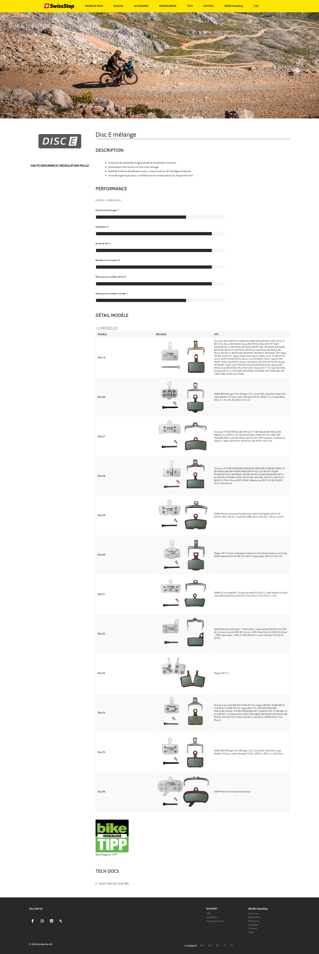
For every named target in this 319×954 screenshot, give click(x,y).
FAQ (208, 913)
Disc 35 (101, 752)
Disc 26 (101, 396)
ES (232, 945)
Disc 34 (101, 712)
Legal (251, 932)
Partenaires (253, 920)
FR (217, 945)
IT (225, 945)
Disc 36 (101, 791)
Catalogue (253, 924)
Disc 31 (101, 594)
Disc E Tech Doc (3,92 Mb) (114, 883)
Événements (254, 917)
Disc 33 (101, 673)
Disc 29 (101, 515)
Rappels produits (214, 920)
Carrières (252, 928)
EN (201, 945)
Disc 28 (101, 475)
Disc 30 (101, 554)
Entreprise (253, 913)
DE (209, 945)
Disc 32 (101, 633)
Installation (212, 917)
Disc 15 (101, 357)
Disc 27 (101, 436)
